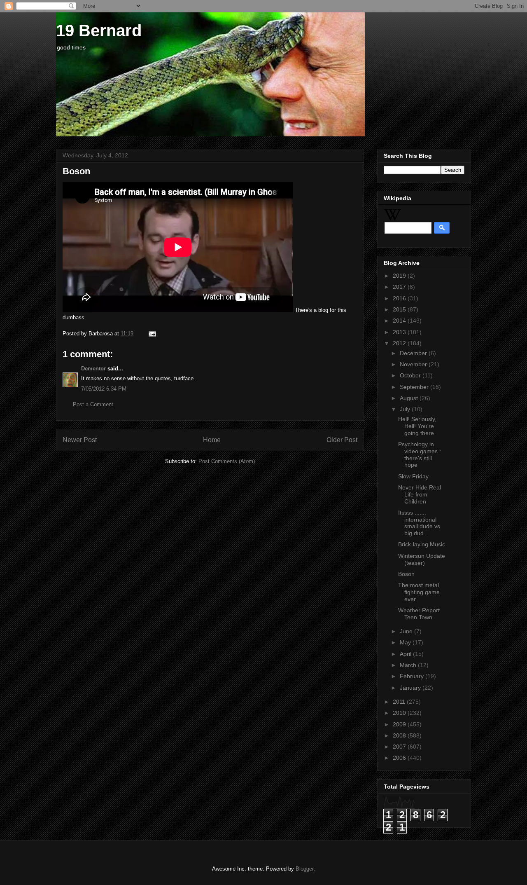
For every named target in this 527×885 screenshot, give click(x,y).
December (414, 353)
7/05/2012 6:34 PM (103, 389)
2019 (400, 275)
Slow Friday (413, 476)
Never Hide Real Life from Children (419, 494)
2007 (400, 746)
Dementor (93, 368)
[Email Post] (151, 333)
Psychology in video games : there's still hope (419, 454)
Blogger (304, 869)
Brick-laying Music (421, 544)
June (407, 631)
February (412, 676)
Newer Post (80, 439)
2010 (400, 712)
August (410, 398)
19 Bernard (99, 30)
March (409, 665)
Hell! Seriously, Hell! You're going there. (417, 426)
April (406, 654)
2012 (400, 343)
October (411, 375)
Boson (406, 574)
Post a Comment (93, 404)
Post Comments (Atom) (226, 461)
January (411, 687)
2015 (400, 309)
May (406, 642)
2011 (400, 701)
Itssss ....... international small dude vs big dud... (419, 522)
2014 (400, 320)
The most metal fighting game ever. (419, 592)
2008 (400, 735)
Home (212, 439)
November (414, 364)
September (415, 387)
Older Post (341, 439)
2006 (400, 757)
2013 (400, 332)
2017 (400, 286)
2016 (400, 298)
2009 (400, 724)
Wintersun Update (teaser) (421, 559)
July (406, 409)
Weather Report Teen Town (419, 613)
